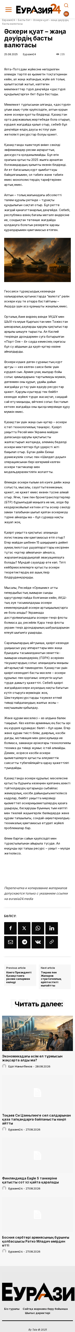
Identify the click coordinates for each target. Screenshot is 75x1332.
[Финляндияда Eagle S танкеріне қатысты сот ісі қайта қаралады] (37, 1155)
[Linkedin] (51, 928)
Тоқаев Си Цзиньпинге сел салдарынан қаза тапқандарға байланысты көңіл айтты (36, 1119)
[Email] (10, 942)
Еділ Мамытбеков (20, 1066)
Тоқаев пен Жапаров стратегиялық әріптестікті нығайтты (51, 979)
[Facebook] (10, 928)
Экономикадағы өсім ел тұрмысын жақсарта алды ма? (32, 1058)
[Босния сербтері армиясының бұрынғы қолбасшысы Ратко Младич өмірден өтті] (37, 1214)
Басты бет (24, 20)
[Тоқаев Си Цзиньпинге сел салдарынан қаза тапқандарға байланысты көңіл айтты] (37, 1092)
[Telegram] (24, 942)
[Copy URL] (51, 942)
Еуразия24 (29, 54)
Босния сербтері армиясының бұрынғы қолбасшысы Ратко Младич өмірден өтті (35, 1241)
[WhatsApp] (38, 928)
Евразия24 (8, 20)
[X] (24, 928)
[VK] (38, 942)
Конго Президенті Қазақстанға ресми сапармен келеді (18, 977)
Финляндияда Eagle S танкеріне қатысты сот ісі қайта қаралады (30, 1180)
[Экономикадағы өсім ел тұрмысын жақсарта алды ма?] (37, 1033)
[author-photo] (5, 1066)
